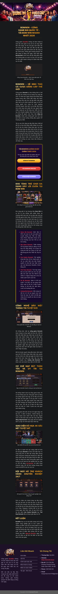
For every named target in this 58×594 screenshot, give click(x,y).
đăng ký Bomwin (31, 533)
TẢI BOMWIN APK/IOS (29, 168)
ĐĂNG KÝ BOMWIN (29, 160)
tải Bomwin (29, 463)
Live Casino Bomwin (27, 257)
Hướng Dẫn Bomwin (26, 291)
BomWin (25, 41)
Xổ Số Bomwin (25, 280)
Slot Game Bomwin (26, 244)
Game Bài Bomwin (26, 232)
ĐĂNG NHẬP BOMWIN (29, 176)
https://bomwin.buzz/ (47, 559)
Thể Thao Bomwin (26, 270)
